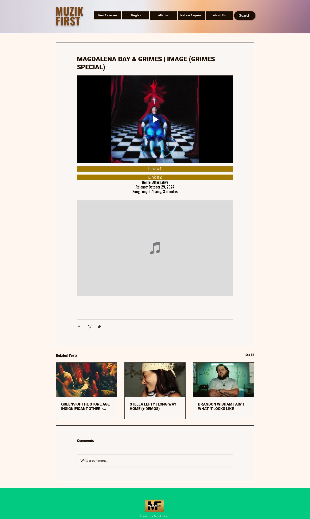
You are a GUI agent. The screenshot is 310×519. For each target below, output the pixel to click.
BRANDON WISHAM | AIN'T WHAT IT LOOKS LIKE (221, 406)
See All (249, 354)
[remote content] (155, 169)
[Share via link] (100, 326)
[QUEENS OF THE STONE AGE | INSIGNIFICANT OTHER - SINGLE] (86, 380)
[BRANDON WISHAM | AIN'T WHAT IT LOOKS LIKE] (223, 380)
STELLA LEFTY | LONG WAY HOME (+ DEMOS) (153, 406)
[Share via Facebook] (79, 326)
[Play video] (155, 119)
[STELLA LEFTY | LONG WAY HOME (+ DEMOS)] (155, 380)
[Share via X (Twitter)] (89, 326)
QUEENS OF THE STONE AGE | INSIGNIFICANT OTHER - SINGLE (86, 406)
